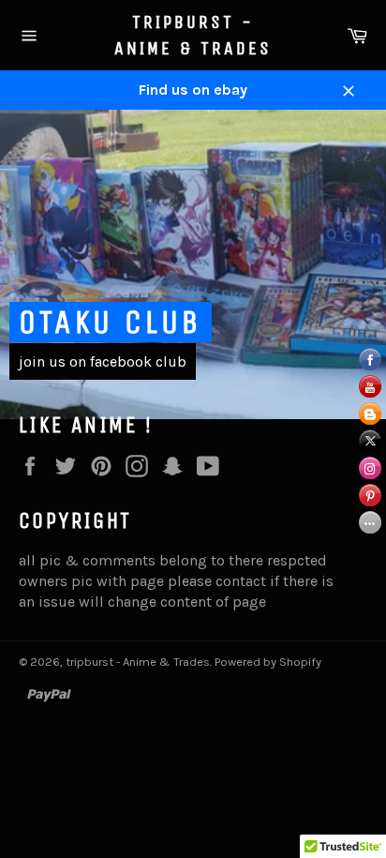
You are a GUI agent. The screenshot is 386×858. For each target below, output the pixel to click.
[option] (193, 264)
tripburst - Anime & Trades (193, 35)
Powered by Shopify (268, 662)
